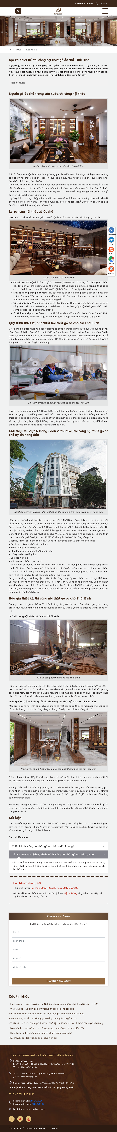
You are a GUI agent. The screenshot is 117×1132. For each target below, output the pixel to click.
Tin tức (18, 50)
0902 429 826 (85, 3)
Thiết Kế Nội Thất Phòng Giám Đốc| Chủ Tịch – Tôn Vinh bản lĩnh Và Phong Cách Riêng (56, 1023)
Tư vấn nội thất (31, 50)
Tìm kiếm (103, 3)
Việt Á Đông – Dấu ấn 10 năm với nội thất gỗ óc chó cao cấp (42, 1008)
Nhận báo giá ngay (58, 981)
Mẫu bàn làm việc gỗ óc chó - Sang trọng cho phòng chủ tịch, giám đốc (47, 1028)
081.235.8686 (38, 1104)
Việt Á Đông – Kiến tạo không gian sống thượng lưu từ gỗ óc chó (43, 1018)
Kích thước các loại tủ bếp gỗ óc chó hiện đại (33, 1037)
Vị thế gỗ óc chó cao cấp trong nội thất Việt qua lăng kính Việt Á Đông (47, 1013)
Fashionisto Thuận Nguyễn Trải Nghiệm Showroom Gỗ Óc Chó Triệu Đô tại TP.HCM (54, 1003)
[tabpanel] (58, 31)
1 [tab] (58, 42)
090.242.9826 (36, 1101)
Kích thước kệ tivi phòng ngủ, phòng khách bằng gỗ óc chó (41, 1033)
